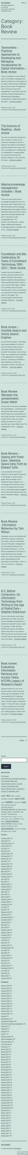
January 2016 (5, 932)
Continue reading (15, 101)
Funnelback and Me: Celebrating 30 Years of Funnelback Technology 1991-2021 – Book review (14, 260)
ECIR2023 (4, 1029)
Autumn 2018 (5, 1001)
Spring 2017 (5, 1062)
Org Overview (5, 1044)
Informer (5, 3)
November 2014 (6, 948)
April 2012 (4, 973)
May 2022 (4, 851)
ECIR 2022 (4, 1026)
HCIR (2, 804)
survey (20, 823)
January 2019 (5, 884)
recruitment (16, 818)
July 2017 (4, 907)
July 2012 (4, 970)
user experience (7, 828)
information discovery (7, 807)
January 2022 (5, 853)
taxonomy (3, 826)
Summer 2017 (5, 1092)
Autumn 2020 (14, 722)
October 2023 (5, 838)
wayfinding (23, 828)
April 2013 (4, 963)
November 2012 (6, 968)
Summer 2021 (22, 505)
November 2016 (6, 917)
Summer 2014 (5, 1085)
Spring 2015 (5, 1057)
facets (24, 802)
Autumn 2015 (5, 993)
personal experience (5, 818)
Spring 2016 (5, 1059)
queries (11, 818)
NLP (18, 816)
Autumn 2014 (5, 991)
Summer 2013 (5, 1082)
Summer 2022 (22, 109)
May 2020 (4, 871)
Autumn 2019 (5, 1003)
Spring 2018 (5, 1064)
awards (3, 795)
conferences (11, 798)
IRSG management (7, 1039)
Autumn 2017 (5, 998)
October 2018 (5, 886)
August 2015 (5, 937)
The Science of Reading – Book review (11, 129)
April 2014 (4, 953)
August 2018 (5, 889)
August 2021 (5, 858)
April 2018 (4, 894)
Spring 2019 (5, 1067)
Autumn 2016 (5, 996)
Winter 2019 (5, 1128)
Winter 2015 (5, 1118)
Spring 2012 (5, 1049)
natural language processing (6, 816)
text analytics (10, 826)
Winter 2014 (5, 1115)
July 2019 (4, 879)
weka (9, 831)
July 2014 (4, 950)
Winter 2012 (5, 1110)
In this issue (5, 776)
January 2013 (5, 965)
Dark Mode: (21, 1153)
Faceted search (17, 802)
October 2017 (5, 904)
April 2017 (4, 909)
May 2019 (4, 881)
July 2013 (4, 960)
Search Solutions (12, 821)
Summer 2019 (5, 1097)
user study (17, 828)
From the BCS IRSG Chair (9, 781)
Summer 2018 (5, 1095)
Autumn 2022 (5, 1011)
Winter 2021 (21, 647)
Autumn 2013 (5, 988)
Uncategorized (5, 1108)
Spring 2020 (5, 1069)
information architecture (10, 804)
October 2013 (5, 958)
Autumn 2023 (5, 1013)
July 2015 (4, 940)
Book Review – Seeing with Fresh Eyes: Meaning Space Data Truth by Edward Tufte (14, 460)
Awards (3, 1016)
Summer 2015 (5, 1087)
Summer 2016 (5, 1090)
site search (15, 823)
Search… (4, 756)
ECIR (23, 798)
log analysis (4, 814)
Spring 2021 (21, 574)
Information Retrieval (8, 809)
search (3, 821)
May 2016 (4, 925)
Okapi (21, 816)
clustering (17, 795)
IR (12, 811)
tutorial (15, 826)
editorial (3, 802)
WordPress (17, 1148)
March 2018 (5, 897)
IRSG (22, 811)
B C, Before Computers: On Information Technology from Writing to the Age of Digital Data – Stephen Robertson (13, 601)
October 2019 (5, 876)
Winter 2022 (21, 375)
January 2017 (5, 914)
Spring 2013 (5, 1052)
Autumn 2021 (13, 437)
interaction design (6, 811)
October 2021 (5, 856)
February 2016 (5, 930)
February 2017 (5, 912)
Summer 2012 (5, 1080)
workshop (14, 831)
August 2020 (5, 869)
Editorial (3, 1031)
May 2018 (4, 892)
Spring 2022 (5, 1075)
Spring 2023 (5, 1077)
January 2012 (5, 978)
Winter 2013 (5, 1113)
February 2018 (5, 899)
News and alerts (6, 1041)
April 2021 (4, 861)
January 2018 (5, 902)
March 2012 (5, 976)
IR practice (17, 811)
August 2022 (5, 846)
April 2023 (4, 841)
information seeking (20, 809)
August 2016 (5, 922)
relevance (22, 818)
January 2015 (5, 945)
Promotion (4, 1047)
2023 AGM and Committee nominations (13, 778)
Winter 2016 (5, 1120)
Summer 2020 (5, 1100)
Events (3, 1034)
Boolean (13, 795)
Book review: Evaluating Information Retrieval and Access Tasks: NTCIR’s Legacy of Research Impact (12, 674)
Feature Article (5, 1036)
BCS (8, 796)
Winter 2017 (5, 1123)
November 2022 (6, 843)
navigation (15, 816)
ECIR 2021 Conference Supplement (12, 1024)
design (17, 798)
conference (4, 798)
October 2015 (5, 935)
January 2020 (5, 874)
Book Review (13, 109)
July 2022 (4, 848)
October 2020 (5, 866)
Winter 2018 (5, 1125)
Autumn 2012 (5, 985)
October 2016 (5, 920)
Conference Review (7, 1021)
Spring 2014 (5, 1054)
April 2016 (4, 927)
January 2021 (5, 864)
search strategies (6, 823)
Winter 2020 (5, 1130)
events (9, 801)
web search (4, 831)
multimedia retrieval (12, 814)
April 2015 (4, 942)
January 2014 (5, 955)
